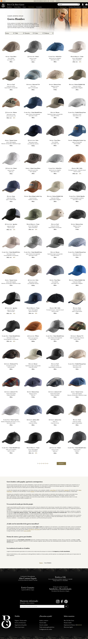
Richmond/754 (11, 364)
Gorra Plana (53, 490)
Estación (27, 33)
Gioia (33, 140)
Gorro (24, 7)
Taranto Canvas (11, 140)
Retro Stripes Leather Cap (33, 196)
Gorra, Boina (17, 7)
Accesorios (39, 7)
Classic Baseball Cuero (11, 447)
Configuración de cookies (45, 629)
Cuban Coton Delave (33, 168)
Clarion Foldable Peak (77, 84)
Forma (7, 33)
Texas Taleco (11, 56)
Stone (11, 196)
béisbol (32, 491)
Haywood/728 (33, 84)
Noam (77, 56)
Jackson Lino (55, 420)
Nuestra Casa (63, 7)
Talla (16, 33)
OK (66, 606)
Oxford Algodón (77, 196)
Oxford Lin (55, 56)
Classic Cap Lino (11, 420)
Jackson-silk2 (33, 420)
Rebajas (85, 7)
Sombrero (9, 7)
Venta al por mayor (19, 627)
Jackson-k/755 (11, 392)
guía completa (27, 530)
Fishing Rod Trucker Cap (77, 140)
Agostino (11, 224)
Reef (11, 84)
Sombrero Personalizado (75, 7)
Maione (12, 112)
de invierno (31, 529)
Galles (77, 168)
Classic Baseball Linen (33, 112)
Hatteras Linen (55, 84)
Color (36, 33)
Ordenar (47, 33)
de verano (37, 529)
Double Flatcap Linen (77, 112)
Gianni (34, 56)
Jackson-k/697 (55, 392)
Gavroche (66, 490)
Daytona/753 (77, 336)
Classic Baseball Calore (77, 447)
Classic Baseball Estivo (11, 252)
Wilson (34, 336)
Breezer (55, 112)
